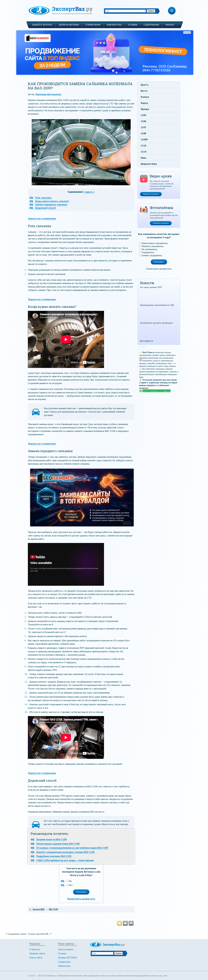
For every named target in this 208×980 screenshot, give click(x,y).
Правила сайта (37, 953)
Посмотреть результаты (81, 898)
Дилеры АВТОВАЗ (69, 24)
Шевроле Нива (149, 163)
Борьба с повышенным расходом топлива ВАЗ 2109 (65, 852)
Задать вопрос (66, 949)
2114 (143, 151)
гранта (144, 84)
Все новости (146, 340)
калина (145, 96)
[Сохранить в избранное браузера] (119, 923)
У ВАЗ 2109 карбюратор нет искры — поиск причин (65, 860)
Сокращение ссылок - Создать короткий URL (28, 934)
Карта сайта (35, 957)
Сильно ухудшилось (152, 255)
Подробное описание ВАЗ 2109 (53, 856)
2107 (143, 127)
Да (70, 880)
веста (144, 90)
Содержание (151, 24)
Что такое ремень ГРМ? (151, 287)
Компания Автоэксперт (48, 94)
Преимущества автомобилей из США (157, 305)
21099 (144, 139)
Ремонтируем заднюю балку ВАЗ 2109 (57, 843)
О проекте (34, 949)
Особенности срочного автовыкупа (156, 322)
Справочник (92, 24)
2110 (143, 145)
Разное (170, 24)
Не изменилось (149, 249)
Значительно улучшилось (155, 243)
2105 (143, 115)
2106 (143, 121)
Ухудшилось (148, 252)
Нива (143, 157)
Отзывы (132, 24)
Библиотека (114, 24)
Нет (71, 885)
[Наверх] (131, 923)
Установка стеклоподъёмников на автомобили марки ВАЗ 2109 (72, 847)
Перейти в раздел (151, 194)
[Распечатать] (125, 923)
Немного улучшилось (153, 246)
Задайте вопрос (42, 24)
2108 (143, 133)
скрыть (89, 191)
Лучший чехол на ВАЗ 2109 (51, 839)
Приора (145, 109)
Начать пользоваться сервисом (157, 391)
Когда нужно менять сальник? (52, 201)
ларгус (144, 102)
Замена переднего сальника (51, 204)
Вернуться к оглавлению (42, 218)
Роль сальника (43, 197)
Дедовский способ (45, 207)
